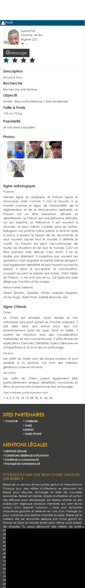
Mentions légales (16, 451)
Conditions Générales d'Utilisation (27, 455)
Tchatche (12, 421)
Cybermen (31, 421)
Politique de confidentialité (22, 464)
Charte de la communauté (22, 459)
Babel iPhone (33, 434)
